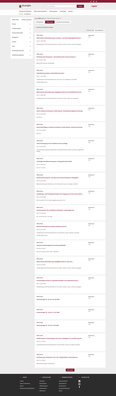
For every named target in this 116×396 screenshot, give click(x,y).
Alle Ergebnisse (39, 22)
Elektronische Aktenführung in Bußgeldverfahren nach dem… (55, 261)
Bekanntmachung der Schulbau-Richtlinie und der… (52, 226)
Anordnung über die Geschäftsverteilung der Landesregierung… (56, 210)
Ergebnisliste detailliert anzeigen (45, 27)
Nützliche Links (46, 377)
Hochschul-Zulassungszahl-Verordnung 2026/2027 (51, 245)
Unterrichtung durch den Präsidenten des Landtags (52, 143)
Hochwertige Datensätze (18, 50)
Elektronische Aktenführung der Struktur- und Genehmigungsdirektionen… (59, 38)
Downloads (63, 11)
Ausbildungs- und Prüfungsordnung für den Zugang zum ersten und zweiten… (60, 194)
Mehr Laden (70, 370)
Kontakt (70, 11)
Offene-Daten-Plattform (40, 11)
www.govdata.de (62, 383)
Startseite (21, 14)
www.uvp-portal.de (63, 381)
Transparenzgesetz (16, 28)
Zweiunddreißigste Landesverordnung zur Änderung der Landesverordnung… (60, 127)
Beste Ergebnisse (99, 30)
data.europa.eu (62, 385)
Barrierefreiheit (42, 383)
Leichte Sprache (43, 388)
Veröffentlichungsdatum (18, 55)
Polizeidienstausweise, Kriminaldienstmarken (50, 73)
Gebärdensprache (43, 385)
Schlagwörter (15, 37)
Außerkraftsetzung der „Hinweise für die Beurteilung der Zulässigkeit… (58, 177)
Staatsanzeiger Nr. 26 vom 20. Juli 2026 (48, 299)
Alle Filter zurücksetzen (26, 19)
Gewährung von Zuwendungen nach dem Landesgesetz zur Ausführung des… (60, 338)
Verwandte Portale (67, 377)
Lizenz (13, 46)
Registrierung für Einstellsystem (27, 388)
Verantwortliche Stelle (17, 33)
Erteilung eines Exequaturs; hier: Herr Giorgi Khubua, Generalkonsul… (57, 357)
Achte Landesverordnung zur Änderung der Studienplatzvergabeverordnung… (60, 111)
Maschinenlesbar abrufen (53, 18)
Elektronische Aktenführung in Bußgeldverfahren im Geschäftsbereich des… (59, 92)
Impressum (42, 381)
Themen (14, 24)
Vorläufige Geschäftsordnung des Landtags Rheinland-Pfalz (54, 161)
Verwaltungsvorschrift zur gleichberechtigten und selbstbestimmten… (58, 280)
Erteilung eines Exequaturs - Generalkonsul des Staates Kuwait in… (57, 57)
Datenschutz (42, 390)
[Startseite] (25, 6)
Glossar (21, 385)
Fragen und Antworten (25, 383)
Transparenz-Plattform (25, 11)
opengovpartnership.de (64, 388)
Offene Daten (50, 22)
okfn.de (60, 390)
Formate (14, 41)
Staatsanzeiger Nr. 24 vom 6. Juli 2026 (48, 325)
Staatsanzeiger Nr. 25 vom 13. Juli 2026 (48, 312)
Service (25, 377)
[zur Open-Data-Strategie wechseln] (94, 6)
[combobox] (61, 6)
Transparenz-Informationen (63, 22)
